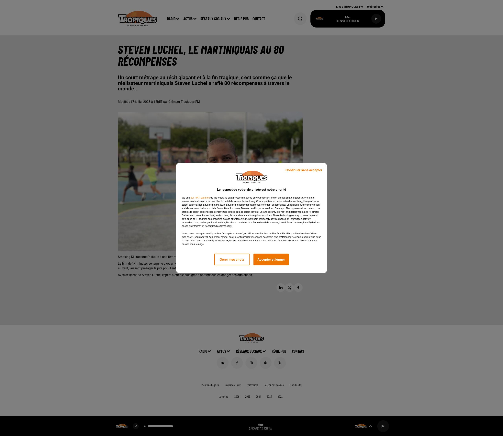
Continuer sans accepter (303, 170)
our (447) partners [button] (200, 197)
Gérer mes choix (232, 259)
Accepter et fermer (271, 259)
